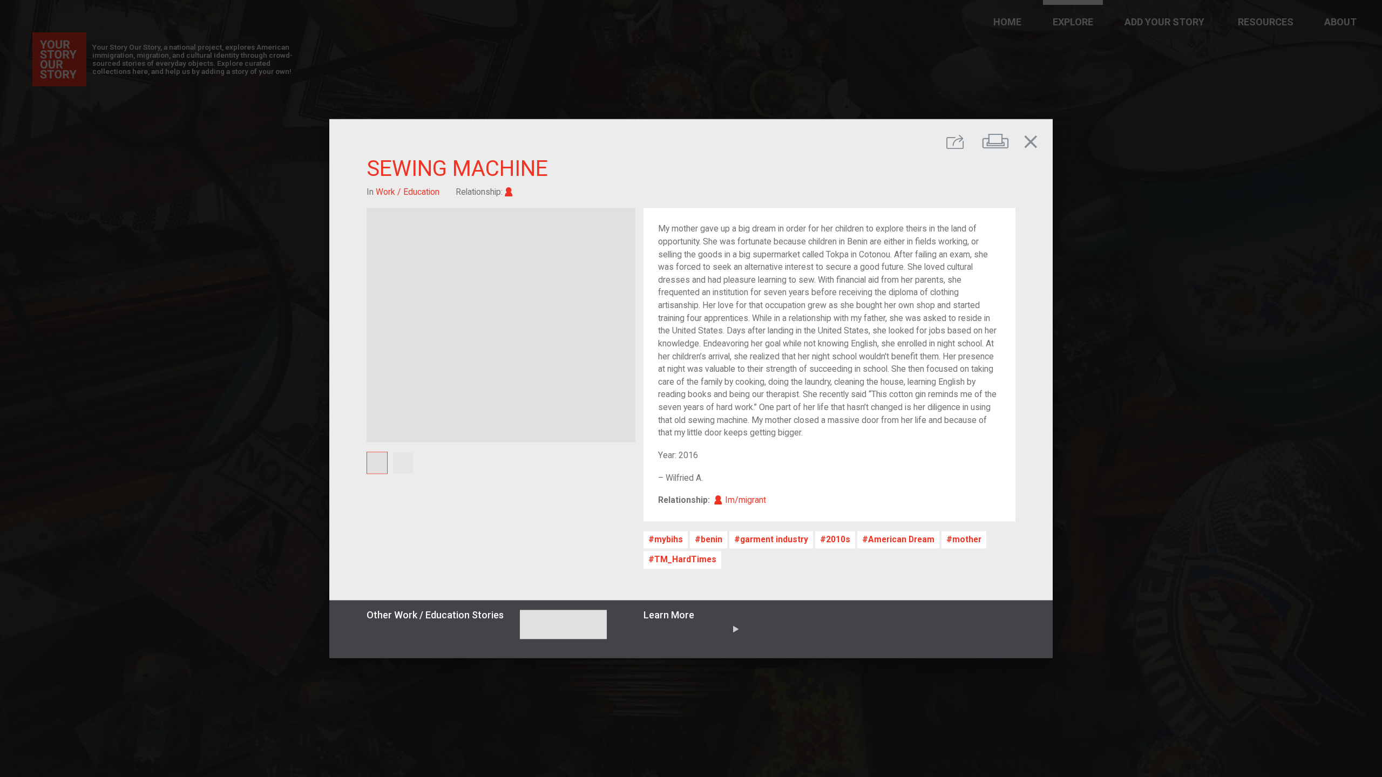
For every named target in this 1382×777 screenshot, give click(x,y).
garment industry (774, 540)
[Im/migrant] (509, 192)
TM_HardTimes (685, 560)
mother (966, 540)
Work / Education (407, 192)
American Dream (901, 540)
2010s (838, 540)
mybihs (668, 540)
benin (711, 540)
